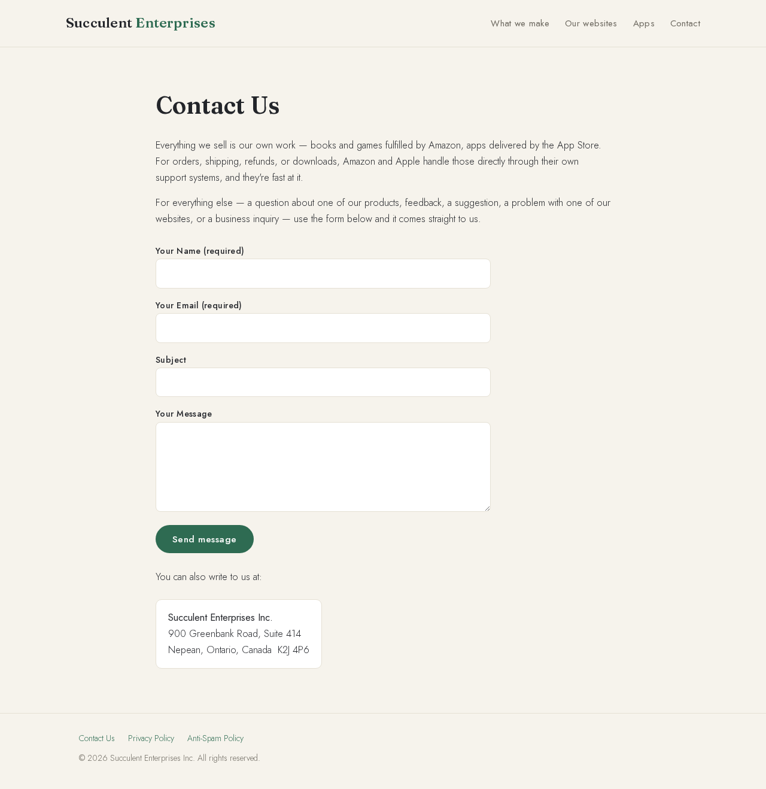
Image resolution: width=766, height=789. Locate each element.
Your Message (184, 414)
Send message (204, 539)
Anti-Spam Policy (215, 738)
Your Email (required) (199, 305)
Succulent (140, 22)
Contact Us (97, 738)
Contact (685, 23)
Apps (644, 23)
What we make (520, 23)
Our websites (591, 23)
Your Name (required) (200, 251)
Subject (171, 360)
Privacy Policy (151, 738)
